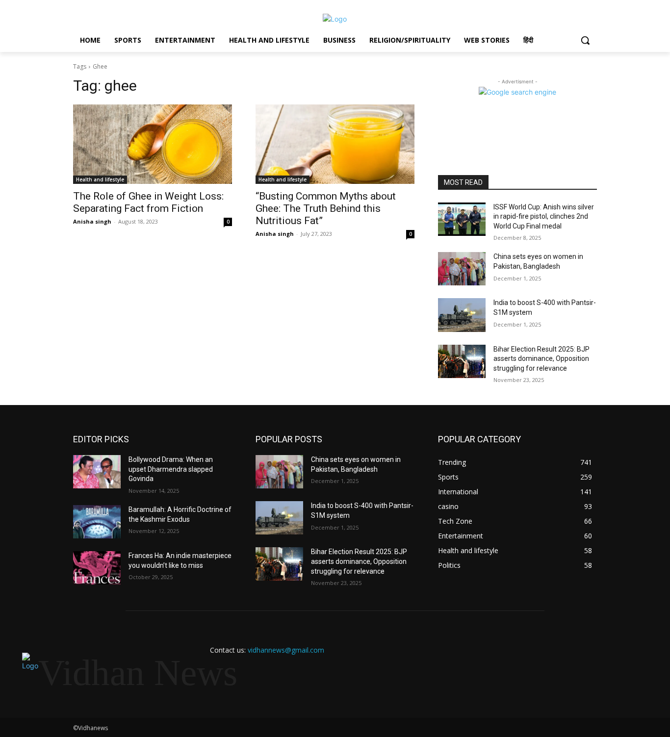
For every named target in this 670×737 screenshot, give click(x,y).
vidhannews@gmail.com (286, 650)
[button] (585, 40)
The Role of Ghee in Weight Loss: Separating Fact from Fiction (148, 202)
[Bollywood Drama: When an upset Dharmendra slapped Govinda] (97, 471)
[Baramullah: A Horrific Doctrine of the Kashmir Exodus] (97, 521)
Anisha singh (92, 221)
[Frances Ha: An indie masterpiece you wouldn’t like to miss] (97, 568)
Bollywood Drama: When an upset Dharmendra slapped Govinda (171, 469)
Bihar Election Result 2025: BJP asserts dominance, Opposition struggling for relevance (541, 358)
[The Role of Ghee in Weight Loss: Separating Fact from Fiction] (152, 144)
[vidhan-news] (335, 19)
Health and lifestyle (100, 179)
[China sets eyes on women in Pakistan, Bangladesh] (462, 268)
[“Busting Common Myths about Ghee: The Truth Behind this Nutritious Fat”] (335, 144)
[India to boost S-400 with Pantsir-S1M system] (462, 314)
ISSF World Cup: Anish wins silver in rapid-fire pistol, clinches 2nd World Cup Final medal (543, 216)
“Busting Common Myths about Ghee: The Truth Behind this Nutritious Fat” (326, 208)
